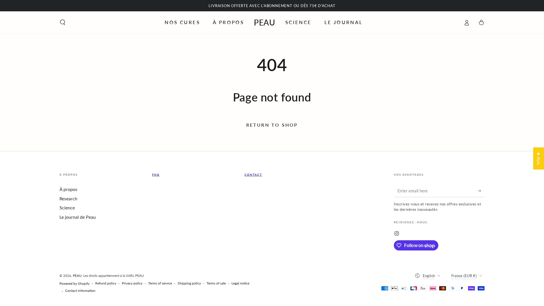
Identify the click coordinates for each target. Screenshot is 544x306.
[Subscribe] (481, 190)
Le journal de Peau (78, 217)
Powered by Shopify (75, 283)
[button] (62, 22)
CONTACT (253, 174)
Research (68, 198)
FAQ (156, 174)
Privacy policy (132, 283)
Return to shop (272, 125)
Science (67, 207)
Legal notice (240, 283)
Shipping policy (189, 283)
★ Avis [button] (538, 158)
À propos (68, 189)
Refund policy (105, 283)
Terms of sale (216, 283)
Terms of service (160, 283)
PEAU (77, 275)
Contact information (80, 290)
